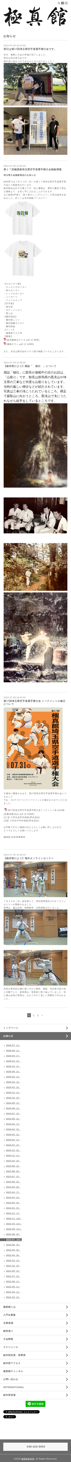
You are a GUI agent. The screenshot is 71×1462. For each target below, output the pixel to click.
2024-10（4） (13, 1098)
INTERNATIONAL (13, 1387)
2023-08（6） (13, 1171)
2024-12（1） (13, 1092)
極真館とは (9, 1307)
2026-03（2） (13, 1061)
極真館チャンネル (13, 1371)
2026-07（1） (13, 1045)
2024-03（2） (13, 1134)
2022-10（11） (14, 1224)
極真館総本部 (27, 1459)
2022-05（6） (13, 1250)
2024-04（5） (13, 1129)
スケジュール (10, 1347)
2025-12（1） (13, 1066)
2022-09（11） (14, 1229)
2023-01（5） (13, 1208)
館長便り (8, 1331)
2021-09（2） (13, 1271)
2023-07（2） (13, 1176)
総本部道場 (9, 1395)
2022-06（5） (13, 1245)
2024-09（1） (13, 1103)
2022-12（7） (13, 1213)
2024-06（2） (13, 1119)
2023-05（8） (13, 1187)
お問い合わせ (10, 1379)
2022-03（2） (13, 1260)
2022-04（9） (13, 1255)
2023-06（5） (13, 1182)
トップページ (10, 1028)
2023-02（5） (13, 1203)
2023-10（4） (13, 1161)
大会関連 (8, 1339)
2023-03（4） (13, 1197)
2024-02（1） (13, 1140)
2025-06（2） (13, 1072)
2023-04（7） (13, 1192)
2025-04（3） (13, 1082)
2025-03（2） (13, 1087)
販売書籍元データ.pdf (18, 340)
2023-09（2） (13, 1166)
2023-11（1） (13, 1155)
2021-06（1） (13, 1281)
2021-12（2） (13, 1266)
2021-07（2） (13, 1276)
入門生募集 (9, 1315)
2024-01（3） (13, 1145)
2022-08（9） (13, 1234)
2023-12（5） (13, 1150)
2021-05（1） (13, 1287)
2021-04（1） (13, 1292)
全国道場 (8, 1323)
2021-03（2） (13, 1297)
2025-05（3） (13, 1077)
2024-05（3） (13, 1124)
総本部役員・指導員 (14, 1355)
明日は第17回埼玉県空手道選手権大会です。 (30, 49)
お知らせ (8, 1036)
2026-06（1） (13, 1051)
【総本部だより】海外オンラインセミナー (29, 858)
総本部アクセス (12, 1363)
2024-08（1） (13, 1108)
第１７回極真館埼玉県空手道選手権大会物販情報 (33, 169)
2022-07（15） (14, 1239)
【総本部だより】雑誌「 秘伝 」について (30, 366)
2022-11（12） (14, 1218)
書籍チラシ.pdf (15, 344)
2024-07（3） (13, 1113)
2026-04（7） (13, 1056)
